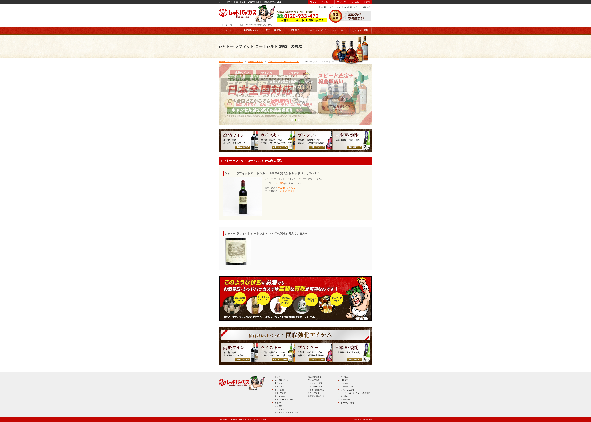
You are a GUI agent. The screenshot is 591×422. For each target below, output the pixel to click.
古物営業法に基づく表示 (362, 419)
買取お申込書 (280, 393)
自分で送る (279, 386)
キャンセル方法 (281, 396)
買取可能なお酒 (314, 377)
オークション (280, 409)
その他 (367, 2)
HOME (229, 30)
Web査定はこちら (286, 188)
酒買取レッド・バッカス (241, 419)
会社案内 (344, 396)
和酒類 (355, 2)
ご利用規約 (365, 7)
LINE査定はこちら (286, 191)
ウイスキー (326, 2)
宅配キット (279, 383)
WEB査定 (345, 377)
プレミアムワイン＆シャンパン (283, 61)
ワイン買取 (278, 183)
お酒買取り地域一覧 (316, 396)
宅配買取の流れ (281, 380)
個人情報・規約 (350, 7)
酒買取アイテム (255, 61)
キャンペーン (339, 30)
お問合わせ (345, 399)
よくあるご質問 (347, 390)
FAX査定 (344, 383)
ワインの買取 (313, 380)
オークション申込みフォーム (287, 412)
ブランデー (342, 2)
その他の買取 (313, 393)
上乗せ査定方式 (347, 386)
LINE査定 (345, 380)
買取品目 (295, 30)
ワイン (313, 2)
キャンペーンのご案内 (284, 399)
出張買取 (278, 403)
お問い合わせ (335, 7)
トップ (277, 377)
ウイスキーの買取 (315, 383)
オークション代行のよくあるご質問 (355, 393)
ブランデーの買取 (315, 386)
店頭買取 (278, 406)
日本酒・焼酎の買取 (316, 390)
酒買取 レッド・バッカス (231, 61)
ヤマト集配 (279, 390)
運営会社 (322, 7)
